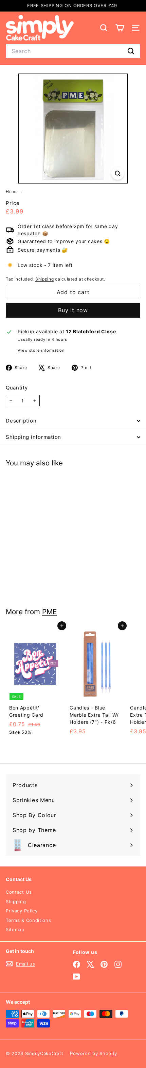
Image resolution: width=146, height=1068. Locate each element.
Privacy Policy (22, 910)
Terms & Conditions (28, 920)
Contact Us (19, 892)
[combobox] (73, 51)
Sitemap (15, 929)
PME (49, 611)
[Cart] (120, 28)
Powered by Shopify (93, 1053)
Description (21, 420)
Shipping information (33, 437)
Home (12, 191)
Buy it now (73, 310)
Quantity (17, 387)
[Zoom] (117, 173)
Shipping (44, 279)
